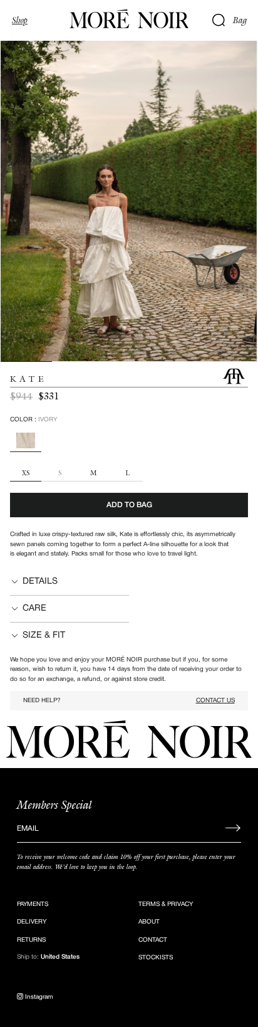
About (149, 922)
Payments (32, 904)
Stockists (155, 958)
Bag (240, 20)
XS (25, 473)
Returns (31, 940)
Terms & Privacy (165, 904)
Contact (152, 940)
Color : (33, 420)
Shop (20, 20)
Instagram (38, 997)
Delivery (31, 922)
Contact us (215, 700)
